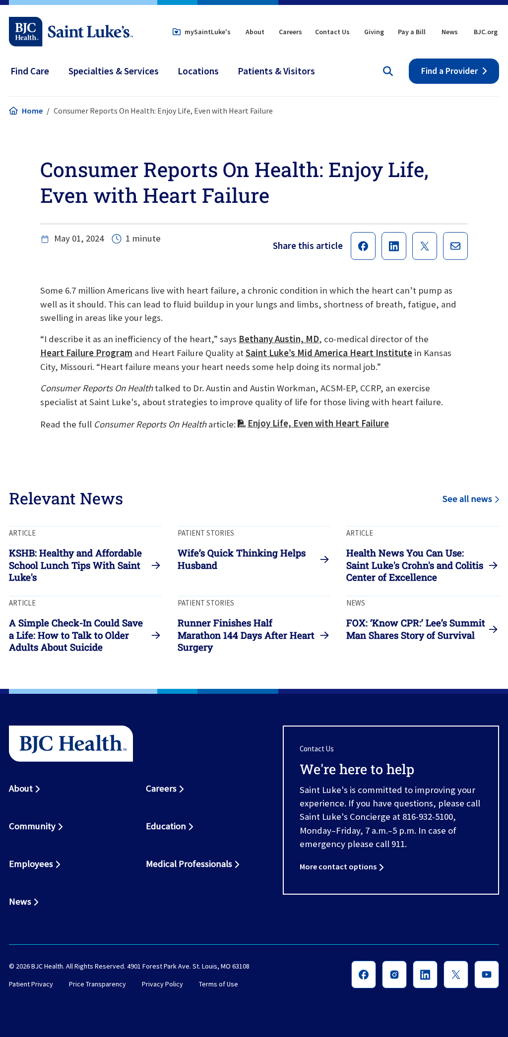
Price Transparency (97, 983)
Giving (374, 31)
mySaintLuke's (208, 31)
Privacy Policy (162, 983)
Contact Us (332, 31)
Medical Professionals (189, 863)
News (450, 31)
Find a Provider (449, 70)
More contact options (338, 866)
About (255, 31)
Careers (290, 31)
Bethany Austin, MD (279, 339)
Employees (31, 863)
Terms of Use (218, 983)
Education (166, 826)
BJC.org (486, 31)
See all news (467, 498)
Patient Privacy (31, 983)
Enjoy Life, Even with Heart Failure (318, 423)
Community (32, 826)
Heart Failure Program (86, 353)
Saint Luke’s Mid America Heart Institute (329, 353)
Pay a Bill (412, 31)
